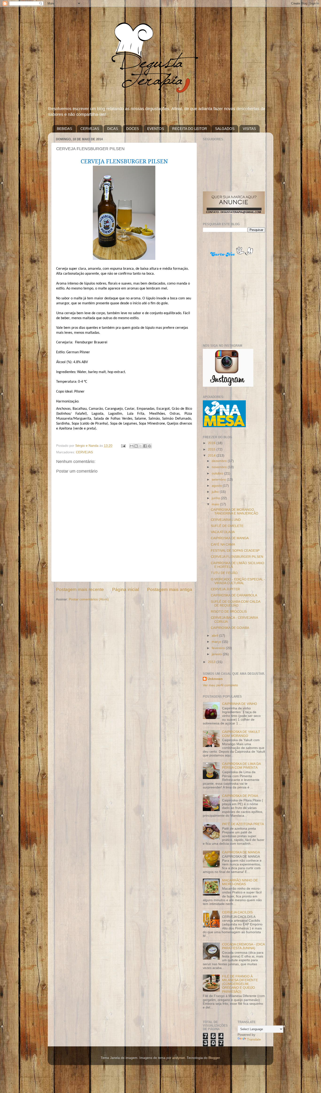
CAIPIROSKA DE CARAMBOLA (234, 595)
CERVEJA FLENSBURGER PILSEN (237, 557)
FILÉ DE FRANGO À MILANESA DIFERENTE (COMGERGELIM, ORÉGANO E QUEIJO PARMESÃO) (240, 984)
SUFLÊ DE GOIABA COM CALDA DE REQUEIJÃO (235, 603)
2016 (212, 443)
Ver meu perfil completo (220, 685)
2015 (212, 449)
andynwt (178, 1058)
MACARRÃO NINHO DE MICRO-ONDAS (240, 882)
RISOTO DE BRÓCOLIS (229, 611)
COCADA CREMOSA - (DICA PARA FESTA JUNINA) (243, 946)
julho (216, 492)
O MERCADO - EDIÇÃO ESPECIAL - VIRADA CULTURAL (238, 581)
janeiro (217, 654)
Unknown (215, 679)
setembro (219, 479)
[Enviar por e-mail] (131, 446)
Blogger (214, 1058)
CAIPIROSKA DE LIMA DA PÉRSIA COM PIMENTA (241, 765)
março (217, 641)
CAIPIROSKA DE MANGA (230, 538)
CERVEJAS (89, 129)
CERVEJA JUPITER (225, 589)
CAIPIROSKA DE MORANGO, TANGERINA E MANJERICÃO (234, 511)
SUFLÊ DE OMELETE (227, 526)
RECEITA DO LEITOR (189, 129)
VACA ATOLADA (223, 532)
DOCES (132, 129)
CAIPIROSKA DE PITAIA (240, 796)
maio (216, 504)
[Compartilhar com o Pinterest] (149, 446)
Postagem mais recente (80, 589)
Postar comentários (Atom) (89, 599)
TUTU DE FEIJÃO (224, 573)
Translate (254, 1039)
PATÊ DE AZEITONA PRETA (243, 824)
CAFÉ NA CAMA (223, 544)
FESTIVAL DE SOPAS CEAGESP (235, 550)
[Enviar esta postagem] (123, 445)
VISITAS (249, 129)
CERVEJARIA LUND (226, 520)
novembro (220, 467)
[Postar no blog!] (136, 446)
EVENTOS (155, 129)
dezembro (220, 461)
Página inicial (125, 589)
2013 (212, 662)
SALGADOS (225, 129)
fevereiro (219, 648)
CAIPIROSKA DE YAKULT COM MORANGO (241, 733)
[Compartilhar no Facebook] (145, 446)
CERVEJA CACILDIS (237, 912)
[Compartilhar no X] (140, 446)
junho (216, 498)
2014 (212, 455)
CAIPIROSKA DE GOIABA (230, 628)
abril (215, 635)
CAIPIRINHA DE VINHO (239, 704)
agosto (217, 485)
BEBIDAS (64, 129)
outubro (218, 473)
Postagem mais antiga (169, 589)
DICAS (112, 129)
